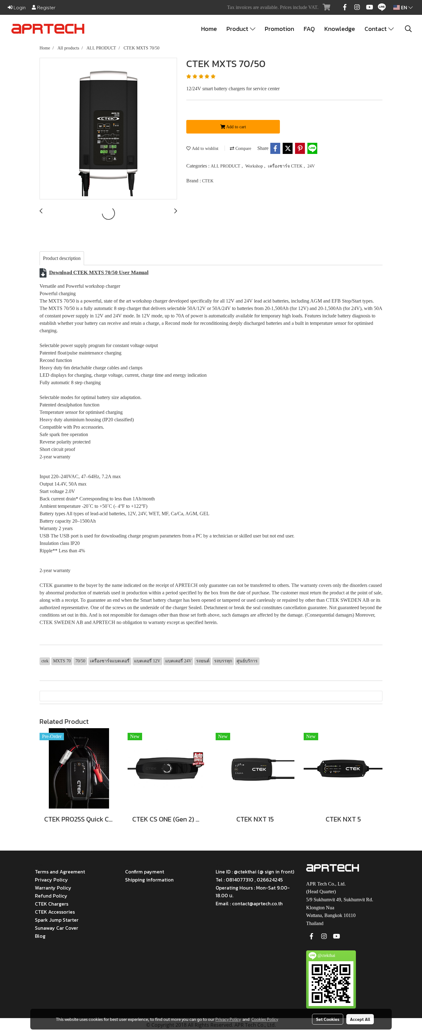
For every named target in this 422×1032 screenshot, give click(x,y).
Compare (242, 148)
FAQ (309, 28)
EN (404, 7)
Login (19, 8)
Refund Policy (51, 895)
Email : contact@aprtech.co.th (249, 903)
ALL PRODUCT (226, 166)
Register (46, 8)
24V (311, 166)
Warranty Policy (53, 887)
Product (238, 28)
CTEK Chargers (51, 903)
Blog (40, 936)
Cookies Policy (264, 1019)
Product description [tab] (62, 258)
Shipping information (149, 879)
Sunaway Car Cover (56, 928)
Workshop (254, 166)
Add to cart (235, 127)
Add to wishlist (204, 148)
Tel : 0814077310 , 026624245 (249, 879)
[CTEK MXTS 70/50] (108, 129)
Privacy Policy (51, 879)
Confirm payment (144, 871)
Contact (376, 28)
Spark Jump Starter (56, 920)
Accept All (360, 1019)
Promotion (279, 28)
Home (209, 28)
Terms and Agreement (60, 871)
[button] (408, 29)
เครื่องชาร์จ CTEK (286, 166)
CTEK (207, 181)
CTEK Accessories (55, 911)
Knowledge (339, 28)
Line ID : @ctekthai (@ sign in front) (255, 871)
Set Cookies (327, 1019)
